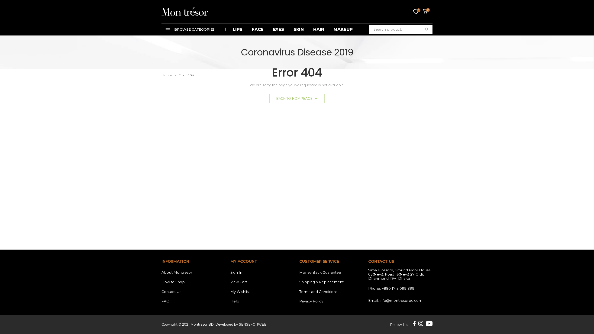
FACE (257, 29)
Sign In (236, 272)
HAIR (318, 29)
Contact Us (171, 291)
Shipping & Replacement (321, 282)
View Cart (238, 282)
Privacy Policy (311, 301)
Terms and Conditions (318, 291)
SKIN (299, 29)
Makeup (342, 29)
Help (234, 301)
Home (166, 75)
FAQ (165, 301)
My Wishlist (240, 291)
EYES (278, 29)
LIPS (237, 29)
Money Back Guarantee (320, 272)
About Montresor (176, 272)
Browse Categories (194, 29)
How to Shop (173, 282)
